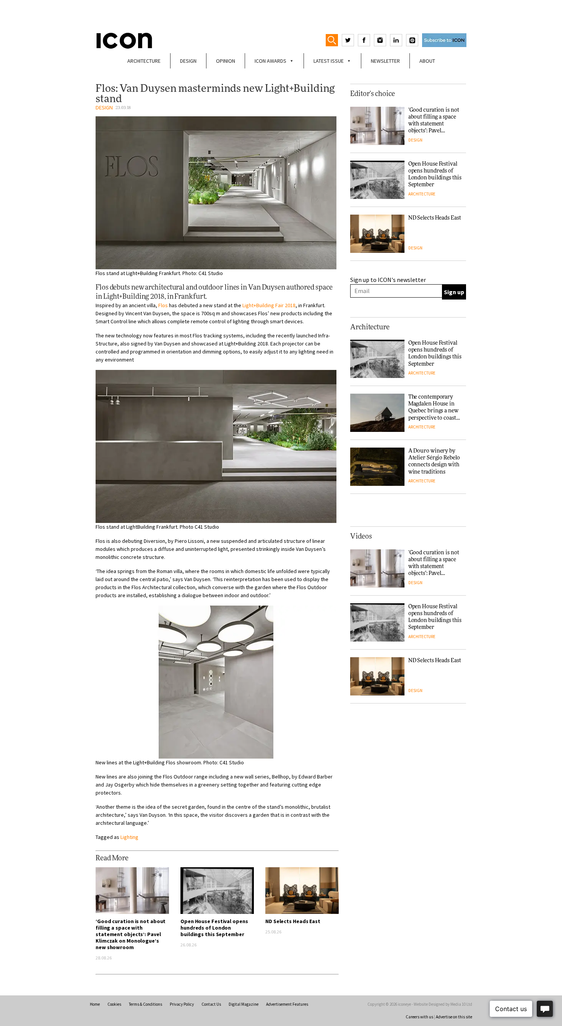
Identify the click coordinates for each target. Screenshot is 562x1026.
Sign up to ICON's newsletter (388, 279)
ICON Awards (270, 60)
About (427, 60)
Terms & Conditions (145, 1004)
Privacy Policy (182, 1004)
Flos (163, 305)
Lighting (129, 837)
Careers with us (419, 1016)
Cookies (114, 1004)
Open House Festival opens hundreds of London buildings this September (214, 928)
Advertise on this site (454, 1016)
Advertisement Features (287, 1004)
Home (95, 1004)
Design (188, 60)
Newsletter (385, 60)
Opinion (225, 60)
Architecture (144, 60)
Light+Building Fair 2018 (269, 305)
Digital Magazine (243, 1004)
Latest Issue (328, 60)
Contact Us (211, 1004)
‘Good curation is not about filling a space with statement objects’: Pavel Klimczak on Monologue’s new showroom (131, 934)
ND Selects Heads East (292, 921)
